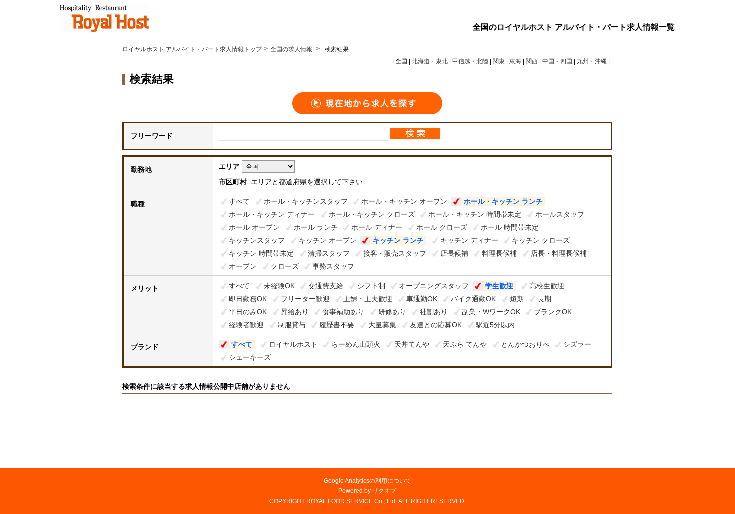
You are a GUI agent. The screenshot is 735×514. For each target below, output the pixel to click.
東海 (516, 61)
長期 (545, 299)
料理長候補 (499, 254)
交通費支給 (326, 286)
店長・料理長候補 (559, 254)
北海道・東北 (430, 61)
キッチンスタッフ (257, 240)
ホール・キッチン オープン (405, 202)
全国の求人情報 (292, 49)
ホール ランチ (316, 228)
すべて (239, 202)
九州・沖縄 (592, 61)
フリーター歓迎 (305, 299)
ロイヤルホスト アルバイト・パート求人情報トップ (192, 49)
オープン (243, 266)
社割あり (434, 312)
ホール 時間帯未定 (510, 228)
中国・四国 (557, 61)
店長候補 (454, 254)
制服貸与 (292, 325)
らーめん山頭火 (356, 344)
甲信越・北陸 (470, 61)
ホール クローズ (442, 228)
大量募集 (382, 325)
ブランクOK (553, 312)
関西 (532, 61)
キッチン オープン (328, 240)
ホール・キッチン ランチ (503, 202)
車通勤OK (422, 299)
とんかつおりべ (525, 344)
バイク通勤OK (473, 299)
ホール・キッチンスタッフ (306, 202)
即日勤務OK (248, 299)
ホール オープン (254, 228)
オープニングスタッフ (434, 286)
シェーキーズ (250, 358)
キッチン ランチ (398, 240)
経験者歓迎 (246, 325)
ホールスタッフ (560, 214)
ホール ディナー (377, 228)
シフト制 (372, 286)
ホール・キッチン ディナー (272, 214)
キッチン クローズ (541, 240)
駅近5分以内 (495, 325)
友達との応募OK (436, 325)
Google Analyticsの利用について (368, 481)
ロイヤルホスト (293, 344)
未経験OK (279, 286)
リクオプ (384, 491)
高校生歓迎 (547, 286)
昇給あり (295, 312)
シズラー (578, 344)
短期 (517, 299)
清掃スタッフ (329, 254)
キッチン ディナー (469, 240)
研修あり (392, 312)
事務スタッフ (333, 266)
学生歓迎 (500, 286)
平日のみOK (248, 312)
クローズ (285, 266)
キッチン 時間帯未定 (261, 254)
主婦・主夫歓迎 (368, 299)
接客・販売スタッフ (395, 254)
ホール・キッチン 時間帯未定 (475, 214)
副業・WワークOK (491, 312)
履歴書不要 (337, 325)
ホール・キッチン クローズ (372, 214)
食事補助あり (343, 312)
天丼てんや (412, 344)
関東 (499, 61)
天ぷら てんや (465, 344)
